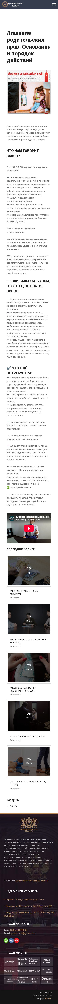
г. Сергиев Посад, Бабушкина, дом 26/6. (24, 899)
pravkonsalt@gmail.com (23, 933)
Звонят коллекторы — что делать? (27, 736)
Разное (13, 806)
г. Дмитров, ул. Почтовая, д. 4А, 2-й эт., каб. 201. (28, 906)
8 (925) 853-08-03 (18, 930)
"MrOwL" (48, 998)
